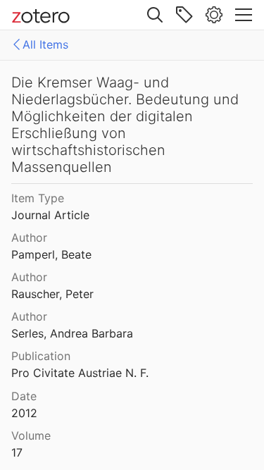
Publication (40, 356)
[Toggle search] (155, 15)
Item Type (37, 198)
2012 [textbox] (24, 413)
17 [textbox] (17, 452)
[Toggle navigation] (243, 15)
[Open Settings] (214, 15)
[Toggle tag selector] (184, 15)
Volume (31, 435)
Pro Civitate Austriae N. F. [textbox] (80, 373)
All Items (45, 44)
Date (24, 396)
